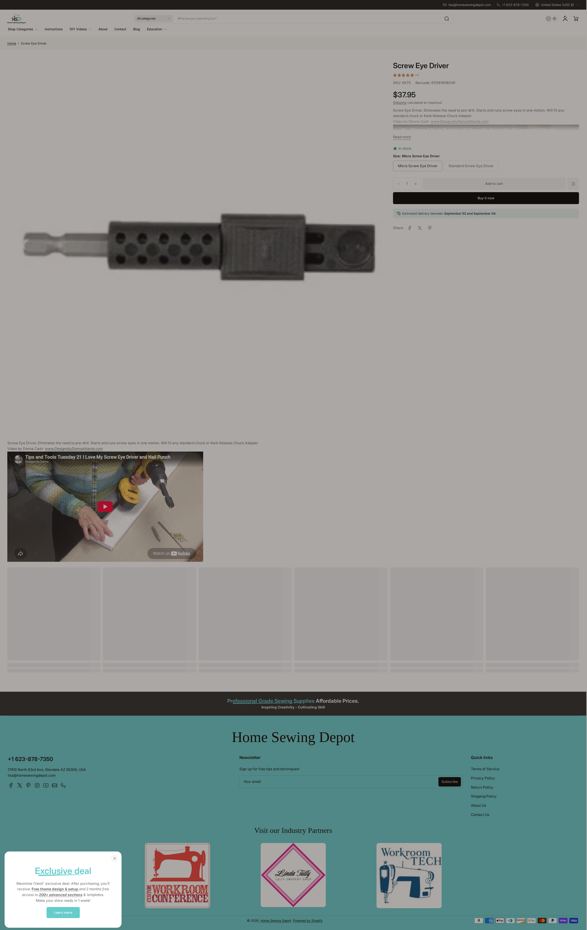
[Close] (115, 858)
